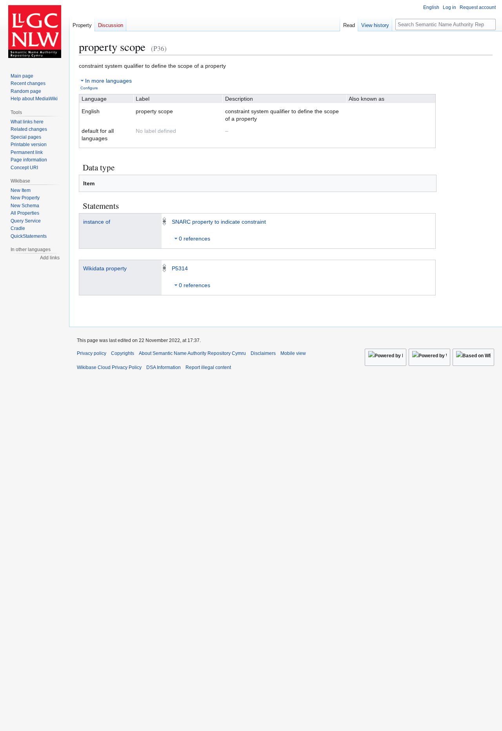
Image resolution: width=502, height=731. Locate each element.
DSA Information (163, 367)
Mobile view (293, 353)
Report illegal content (208, 367)
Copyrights (122, 353)
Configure (89, 88)
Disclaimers (263, 353)
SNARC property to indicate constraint (219, 222)
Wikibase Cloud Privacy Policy (109, 367)
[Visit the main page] (34, 31)
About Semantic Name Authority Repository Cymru (192, 353)
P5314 (180, 268)
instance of (96, 222)
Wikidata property (105, 268)
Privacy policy (91, 353)
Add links (50, 258)
